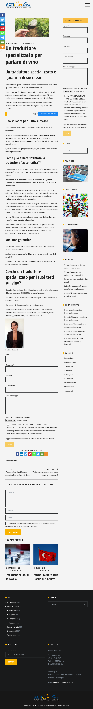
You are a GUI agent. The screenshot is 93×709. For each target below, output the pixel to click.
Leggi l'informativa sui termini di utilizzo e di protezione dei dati (29, 438)
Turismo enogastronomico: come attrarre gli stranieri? (45, 473)
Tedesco (69, 378)
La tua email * (10, 385)
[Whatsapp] (34, 454)
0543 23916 (25, 293)
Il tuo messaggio (11, 395)
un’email (48, 290)
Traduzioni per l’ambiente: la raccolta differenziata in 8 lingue (17, 473)
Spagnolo (69, 374)
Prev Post (12, 469)
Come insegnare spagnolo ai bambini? (73, 341)
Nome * (8, 355)
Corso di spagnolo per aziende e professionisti (73, 273)
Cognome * (9, 365)
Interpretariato (70, 383)
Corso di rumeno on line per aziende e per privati (74, 266)
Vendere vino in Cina (48, 114)
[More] (46, 454)
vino (15, 460)
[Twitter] (25, 454)
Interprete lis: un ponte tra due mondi (76, 280)
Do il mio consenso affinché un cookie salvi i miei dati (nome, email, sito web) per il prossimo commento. (30, 524)
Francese (69, 366)
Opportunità (69, 387)
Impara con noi (70, 362)
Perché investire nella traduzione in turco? (45, 577)
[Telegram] (38, 454)
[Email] (42, 454)
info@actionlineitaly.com (63, 682)
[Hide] (1, 51)
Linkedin (8, 312)
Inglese (69, 370)
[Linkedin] (21, 454)
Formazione (68, 358)
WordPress (53, 705)
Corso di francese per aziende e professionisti (75, 294)
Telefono (8, 375)
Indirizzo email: (11, 650)
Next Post (51, 469)
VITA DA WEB (64, 705)
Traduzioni (29, 43)
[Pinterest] (30, 454)
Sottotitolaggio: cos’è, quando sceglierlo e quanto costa (75, 287)
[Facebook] (17, 454)
